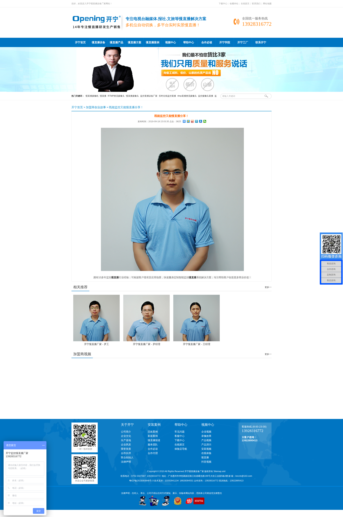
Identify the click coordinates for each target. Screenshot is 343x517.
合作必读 (206, 42)
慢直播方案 (134, 42)
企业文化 (126, 436)
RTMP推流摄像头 (116, 96)
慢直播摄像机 (92, 96)
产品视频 (206, 440)
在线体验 (206, 453)
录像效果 (206, 436)
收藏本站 (234, 3)
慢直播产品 (116, 42)
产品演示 (206, 444)
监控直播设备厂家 (148, 96)
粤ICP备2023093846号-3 (141, 480)
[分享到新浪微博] (192, 121)
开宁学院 (224, 42)
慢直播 (103, 96)
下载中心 (223, 3)
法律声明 (126, 461)
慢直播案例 (152, 42)
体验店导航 (181, 448)
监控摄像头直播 (205, 96)
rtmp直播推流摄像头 (187, 96)
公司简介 (126, 431)
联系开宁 (260, 42)
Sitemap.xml (219, 471)
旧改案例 (153, 431)
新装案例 (153, 436)
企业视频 (206, 431)
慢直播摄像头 (132, 96)
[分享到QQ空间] (188, 121)
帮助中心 (188, 42)
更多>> (268, 287)
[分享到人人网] (200, 121)
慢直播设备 (98, 42)
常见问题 (180, 431)
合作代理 (153, 453)
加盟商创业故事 (96, 107)
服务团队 (153, 444)
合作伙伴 (126, 453)
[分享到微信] (204, 121)
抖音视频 (206, 461)
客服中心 (180, 436)
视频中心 (170, 42)
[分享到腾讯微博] (196, 121)
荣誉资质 (126, 448)
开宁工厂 (242, 42)
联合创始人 (127, 457)
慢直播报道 (154, 440)
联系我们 (256, 3)
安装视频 (206, 448)
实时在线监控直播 (167, 96)
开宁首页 (80, 42)
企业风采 (126, 444)
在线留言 (245, 3)
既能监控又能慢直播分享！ (126, 107)
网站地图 (267, 3)
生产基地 (126, 440)
